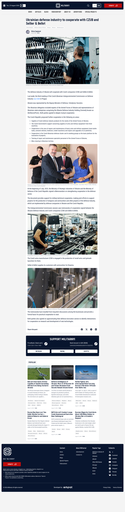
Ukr (94, 5)
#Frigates (30, 431)
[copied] (45, 343)
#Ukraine (54, 27)
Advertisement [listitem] (80, 452)
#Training (68, 429)
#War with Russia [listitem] (97, 462)
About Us (67, 12)
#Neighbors (64, 400)
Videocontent (56, 12)
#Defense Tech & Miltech (39, 400)
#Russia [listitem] (94, 468)
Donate (111, 5)
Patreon (39, 351)
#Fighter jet (94, 400)
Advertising (78, 12)
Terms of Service (117, 487)
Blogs (46, 12)
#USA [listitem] (93, 474)
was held (37, 99)
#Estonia (84, 400)
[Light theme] (22, 5)
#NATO (63, 429)
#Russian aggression (56, 402)
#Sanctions (64, 402)
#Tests (44, 402)
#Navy (34, 431)
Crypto (86, 351)
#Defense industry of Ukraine (40, 27)
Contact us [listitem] (79, 455)
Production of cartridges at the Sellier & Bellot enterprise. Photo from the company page (51, 309)
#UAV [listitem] (93, 471)
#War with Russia (55, 405)
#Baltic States (78, 400)
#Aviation (54, 429)
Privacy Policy (107, 487)
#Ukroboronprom (60, 27)
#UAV (29, 405)
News (30, 12)
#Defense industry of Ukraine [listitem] (98, 452)
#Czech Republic (29, 27)
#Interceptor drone (31, 402)
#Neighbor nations (40, 431)
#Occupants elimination (32, 433)
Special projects (91, 12)
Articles (38, 12)
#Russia (69, 400)
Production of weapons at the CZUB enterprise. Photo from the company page (48, 255)
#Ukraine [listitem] (94, 456)
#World (61, 405)
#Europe (49, 27)
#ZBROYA (39, 405)
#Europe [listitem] (94, 465)
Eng (99, 5)
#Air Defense (30, 400)
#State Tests (39, 402)
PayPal (62, 351)
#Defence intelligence (56, 400)
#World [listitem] (94, 459)
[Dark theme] (24, 5)
